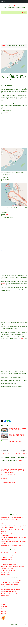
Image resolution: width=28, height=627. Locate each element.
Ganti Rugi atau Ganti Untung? (8, 474)
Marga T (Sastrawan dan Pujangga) (9, 591)
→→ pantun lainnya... (6, 574)
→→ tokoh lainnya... (5, 595)
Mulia (7, 112)
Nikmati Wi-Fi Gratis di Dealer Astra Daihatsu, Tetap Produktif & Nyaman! (16, 434)
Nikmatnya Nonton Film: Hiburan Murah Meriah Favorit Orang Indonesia (17, 440)
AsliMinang (3, 613)
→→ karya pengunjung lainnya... (8, 482)
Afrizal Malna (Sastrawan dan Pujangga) (10, 584)
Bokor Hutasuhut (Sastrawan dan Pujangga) (11, 593)
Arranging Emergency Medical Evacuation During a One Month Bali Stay (17, 429)
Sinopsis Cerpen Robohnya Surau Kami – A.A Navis (12, 519)
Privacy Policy (4, 606)
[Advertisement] (14, 29)
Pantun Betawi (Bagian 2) (6, 559)
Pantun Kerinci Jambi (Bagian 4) (8, 555)
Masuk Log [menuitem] (3, 1)
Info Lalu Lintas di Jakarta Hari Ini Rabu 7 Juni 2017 (7, 452)
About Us (3, 602)
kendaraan (3, 283)
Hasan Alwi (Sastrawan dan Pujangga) (9, 587)
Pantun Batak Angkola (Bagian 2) (8, 552)
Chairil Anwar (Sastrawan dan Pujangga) (10, 582)
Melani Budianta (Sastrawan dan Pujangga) (10, 589)
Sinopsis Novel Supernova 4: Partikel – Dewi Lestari (12, 545)
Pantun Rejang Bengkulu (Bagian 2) (9, 564)
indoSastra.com (14, 5)
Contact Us (3, 609)
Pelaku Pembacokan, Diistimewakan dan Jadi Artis (21, 452)
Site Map (3, 604)
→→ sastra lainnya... (5, 547)
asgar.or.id (3, 611)
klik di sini (21, 460)
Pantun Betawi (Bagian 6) (6, 557)
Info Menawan (9, 447)
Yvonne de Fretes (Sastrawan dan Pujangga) (11, 580)
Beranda (4, 45)
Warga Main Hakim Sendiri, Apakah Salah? (10, 467)
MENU (25, 12)
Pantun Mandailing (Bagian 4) (7, 562)
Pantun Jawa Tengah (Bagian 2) (8, 570)
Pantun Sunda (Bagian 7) (6, 572)
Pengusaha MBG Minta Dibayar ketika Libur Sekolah (12, 481)
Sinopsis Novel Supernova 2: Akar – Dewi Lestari (12, 517)
